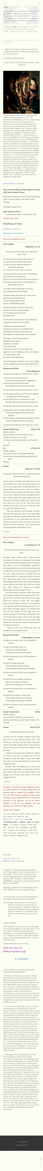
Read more (37, 863)
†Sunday (12, 31)
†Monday (20, 31)
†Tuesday (28, 31)
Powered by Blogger (23, 1141)
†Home (5, 31)
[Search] (38, 3)
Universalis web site (13, 819)
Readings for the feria (11, 229)
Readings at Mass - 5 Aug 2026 (13, 861)
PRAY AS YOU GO (14, 949)
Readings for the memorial (13, 233)
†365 (5, 7)
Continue (6, 531)
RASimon (26, 1145)
